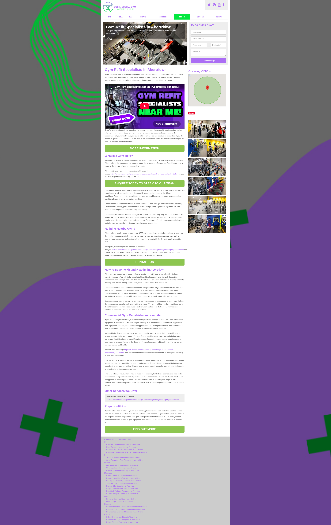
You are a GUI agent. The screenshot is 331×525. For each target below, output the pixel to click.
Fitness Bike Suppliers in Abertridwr (120, 486)
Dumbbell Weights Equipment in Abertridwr (123, 491)
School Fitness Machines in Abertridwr (121, 517)
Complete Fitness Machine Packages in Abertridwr (126, 452)
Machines (163, 17)
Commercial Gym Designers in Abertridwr (123, 520)
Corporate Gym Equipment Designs (118, 439)
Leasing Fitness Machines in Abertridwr (122, 465)
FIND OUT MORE (144, 429)
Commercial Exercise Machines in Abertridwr (124, 450)
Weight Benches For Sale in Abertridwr (122, 488)
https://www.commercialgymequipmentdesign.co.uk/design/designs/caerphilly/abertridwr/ (148, 249)
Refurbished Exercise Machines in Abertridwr (124, 512)
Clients (219, 17)
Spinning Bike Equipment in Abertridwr (121, 483)
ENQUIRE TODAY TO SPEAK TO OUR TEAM (144, 183)
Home (109, 17)
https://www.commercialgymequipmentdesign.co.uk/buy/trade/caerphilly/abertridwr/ (144, 174)
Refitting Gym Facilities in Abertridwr (121, 499)
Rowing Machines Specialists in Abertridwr (123, 481)
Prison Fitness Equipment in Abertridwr (122, 522)
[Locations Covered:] (103, 2)
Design (182, 17)
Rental (143, 17)
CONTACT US (144, 262)
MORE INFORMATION (144, 148)
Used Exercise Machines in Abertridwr (121, 447)
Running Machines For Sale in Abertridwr (123, 478)
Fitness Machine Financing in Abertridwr (122, 470)
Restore (200, 17)
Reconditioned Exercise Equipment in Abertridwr (126, 509)
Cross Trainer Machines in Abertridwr (121, 476)
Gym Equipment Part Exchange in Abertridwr (124, 460)
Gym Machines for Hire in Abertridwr (121, 468)
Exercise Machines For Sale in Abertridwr (123, 445)
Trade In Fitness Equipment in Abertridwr (123, 457)
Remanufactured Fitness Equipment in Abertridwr (126, 507)
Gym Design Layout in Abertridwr (119, 501)
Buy (130, 17)
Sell (121, 17)
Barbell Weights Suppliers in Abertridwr (122, 494)
